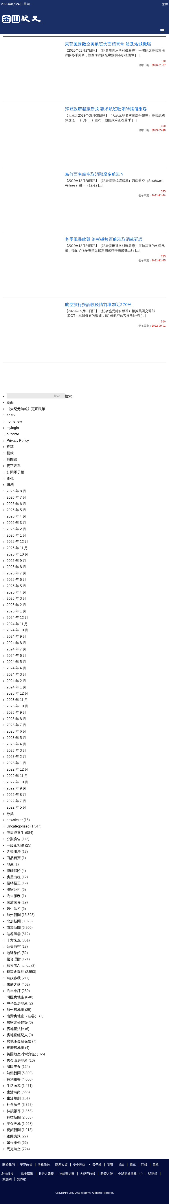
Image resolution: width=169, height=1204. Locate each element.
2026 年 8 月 (16, 491)
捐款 (10, 453)
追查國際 (27, 1173)
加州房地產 (15, 1010)
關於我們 (8, 1164)
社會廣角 (14, 1104)
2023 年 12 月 (17, 693)
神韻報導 (14, 1111)
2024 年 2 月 (16, 681)
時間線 (12, 459)
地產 (10, 864)
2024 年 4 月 (16, 668)
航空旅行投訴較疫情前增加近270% (98, 304)
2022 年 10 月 (17, 782)
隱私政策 (61, 1164)
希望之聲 (107, 1173)
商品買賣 (14, 858)
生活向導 (14, 1086)
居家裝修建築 (17, 1022)
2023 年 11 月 (17, 700)
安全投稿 (79, 1164)
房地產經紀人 (17, 1035)
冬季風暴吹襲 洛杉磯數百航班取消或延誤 (104, 239)
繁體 (165, 4)
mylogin (13, 428)
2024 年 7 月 (16, 649)
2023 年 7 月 (16, 725)
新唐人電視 (46, 1173)
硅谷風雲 (14, 934)
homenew (14, 421)
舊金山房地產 (17, 1060)
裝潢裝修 (14, 902)
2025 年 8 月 (16, 567)
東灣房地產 (15, 1048)
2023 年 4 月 (16, 744)
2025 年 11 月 (17, 548)
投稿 (10, 447)
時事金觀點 (15, 972)
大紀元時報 (87, 1173)
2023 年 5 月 (16, 738)
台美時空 (14, 946)
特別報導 (14, 1079)
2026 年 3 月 (16, 523)
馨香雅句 (14, 1142)
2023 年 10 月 (17, 706)
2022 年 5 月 (16, 807)
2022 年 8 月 (16, 795)
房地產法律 (15, 1029)
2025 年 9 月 (16, 561)
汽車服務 (14, 896)
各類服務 (14, 851)
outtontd (13, 434)
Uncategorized (18, 826)
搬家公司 (14, 889)
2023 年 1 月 (16, 763)
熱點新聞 (14, 1073)
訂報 (144, 1164)
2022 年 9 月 (16, 788)
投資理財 (14, 959)
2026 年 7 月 (16, 497)
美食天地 (14, 1124)
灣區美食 (14, 1066)
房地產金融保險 (19, 1041)
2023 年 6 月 (16, 731)
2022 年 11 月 (17, 776)
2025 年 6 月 (16, 579)
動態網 (7, 1179)
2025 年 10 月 (17, 554)
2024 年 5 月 (16, 662)
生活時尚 (14, 1092)
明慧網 (152, 1173)
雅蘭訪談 (14, 1136)
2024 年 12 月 (17, 617)
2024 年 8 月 (16, 643)
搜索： (70, 396)
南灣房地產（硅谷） (22, 1016)
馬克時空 (14, 1149)
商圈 (110, 1164)
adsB (11, 415)
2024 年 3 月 (16, 674)
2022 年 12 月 (17, 769)
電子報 (96, 1164)
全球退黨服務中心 (130, 1173)
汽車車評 (14, 991)
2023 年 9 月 (16, 712)
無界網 (21, 1179)
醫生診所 (14, 909)
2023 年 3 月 (16, 750)
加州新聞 (14, 915)
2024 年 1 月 (16, 687)
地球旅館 (14, 953)
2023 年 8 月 (16, 719)
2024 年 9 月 (16, 636)
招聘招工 (14, 883)
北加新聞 (14, 921)
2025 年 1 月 (16, 611)
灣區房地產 (15, 997)
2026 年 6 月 (16, 504)
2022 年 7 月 (16, 801)
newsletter (15, 820)
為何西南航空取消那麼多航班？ (94, 174)
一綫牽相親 (15, 845)
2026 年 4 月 (16, 516)
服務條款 (44, 1164)
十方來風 (14, 940)
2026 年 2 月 (16, 529)
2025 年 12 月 (17, 541)
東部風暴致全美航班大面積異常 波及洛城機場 (108, 44)
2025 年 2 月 (16, 605)
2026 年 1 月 (16, 535)
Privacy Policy (18, 440)
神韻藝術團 (67, 1173)
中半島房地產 (17, 1003)
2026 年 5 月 (16, 510)
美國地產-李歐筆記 (21, 1054)
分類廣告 (14, 839)
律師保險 (14, 871)
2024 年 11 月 (17, 624)
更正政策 (26, 1164)
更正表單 (14, 466)
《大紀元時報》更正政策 (26, 409)
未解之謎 (14, 984)
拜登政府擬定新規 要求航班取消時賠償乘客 (106, 109)
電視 (10, 478)
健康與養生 (15, 833)
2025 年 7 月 (16, 573)
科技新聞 (14, 1117)
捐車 (133, 1164)
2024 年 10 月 (17, 630)
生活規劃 (14, 1098)
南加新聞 (14, 927)
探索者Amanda (18, 965)
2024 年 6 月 (16, 655)
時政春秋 (14, 978)
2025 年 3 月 (16, 598)
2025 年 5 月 (16, 586)
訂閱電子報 (15, 472)
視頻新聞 (14, 1130)
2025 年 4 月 (16, 592)
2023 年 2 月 (16, 757)
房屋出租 (14, 877)
